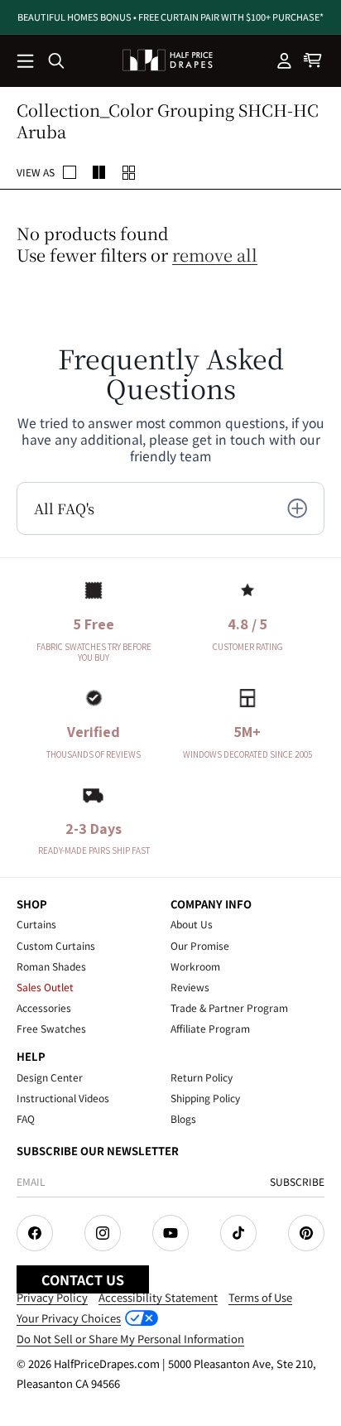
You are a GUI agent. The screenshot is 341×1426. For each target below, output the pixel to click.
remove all (214, 255)
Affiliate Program (210, 1028)
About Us (191, 924)
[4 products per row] (99, 172)
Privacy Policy (52, 1297)
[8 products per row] (129, 172)
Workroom (195, 966)
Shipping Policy (205, 1098)
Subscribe (297, 1181)
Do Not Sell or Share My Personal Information (130, 1339)
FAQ (26, 1118)
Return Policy (201, 1077)
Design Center (50, 1077)
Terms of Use (260, 1297)
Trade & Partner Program (229, 1007)
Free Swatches (51, 1028)
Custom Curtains (56, 945)
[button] (26, 62)
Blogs (183, 1118)
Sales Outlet (45, 987)
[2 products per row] (69, 172)
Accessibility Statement (158, 1297)
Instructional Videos (63, 1098)
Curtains (36, 924)
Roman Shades (51, 966)
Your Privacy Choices (69, 1318)
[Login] (285, 60)
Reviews (189, 987)
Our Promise (199, 945)
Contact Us (82, 1279)
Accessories (44, 1007)
